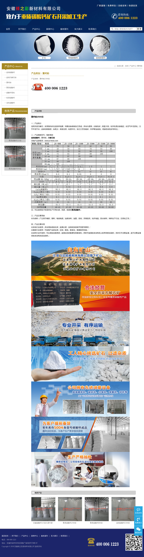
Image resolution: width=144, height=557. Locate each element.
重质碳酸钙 (10, 88)
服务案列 (64, 29)
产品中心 (36, 29)
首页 (8, 29)
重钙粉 (8, 83)
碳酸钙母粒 (10, 93)
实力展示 (78, 29)
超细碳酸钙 (10, 72)
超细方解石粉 (10, 77)
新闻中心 (50, 29)
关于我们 (22, 29)
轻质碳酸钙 (10, 98)
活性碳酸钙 (10, 103)
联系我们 (92, 29)
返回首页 (5, 536)
